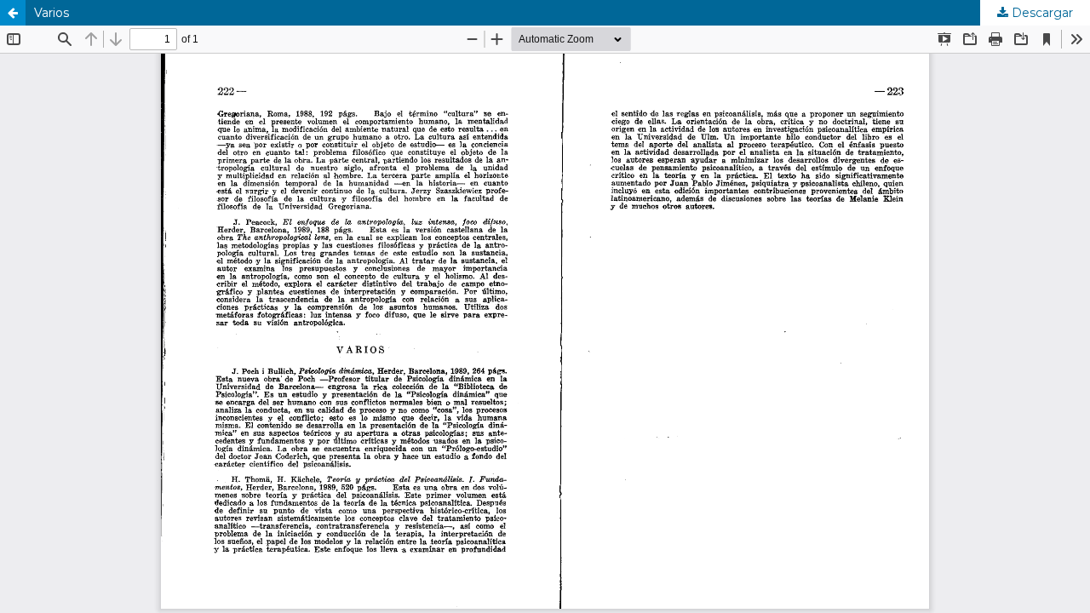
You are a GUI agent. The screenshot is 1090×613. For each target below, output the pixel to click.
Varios (51, 12)
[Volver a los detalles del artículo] (13, 13)
